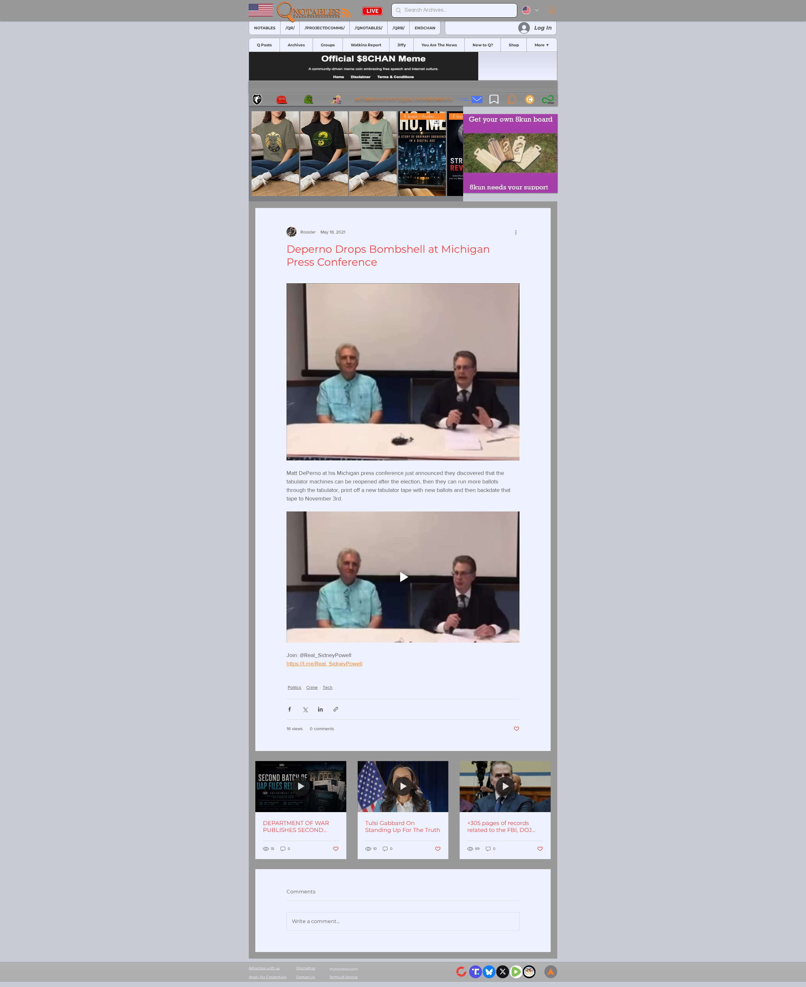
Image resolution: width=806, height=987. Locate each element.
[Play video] (403, 577)
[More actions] (515, 232)
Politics (294, 687)
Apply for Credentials (268, 977)
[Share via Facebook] (289, 709)
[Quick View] (275, 153)
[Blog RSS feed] (346, 13)
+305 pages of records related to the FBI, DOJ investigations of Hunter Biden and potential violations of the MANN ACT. (501, 827)
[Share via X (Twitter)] (305, 709)
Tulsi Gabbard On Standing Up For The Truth (402, 827)
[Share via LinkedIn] (320, 709)
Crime (312, 687)
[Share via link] (336, 709)
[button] (552, 10)
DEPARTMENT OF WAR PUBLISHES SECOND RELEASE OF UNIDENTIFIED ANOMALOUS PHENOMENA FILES (296, 827)
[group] (356, 153)
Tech (327, 687)
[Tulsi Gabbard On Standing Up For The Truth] (403, 786)
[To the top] (550, 971)
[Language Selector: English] (530, 10)
